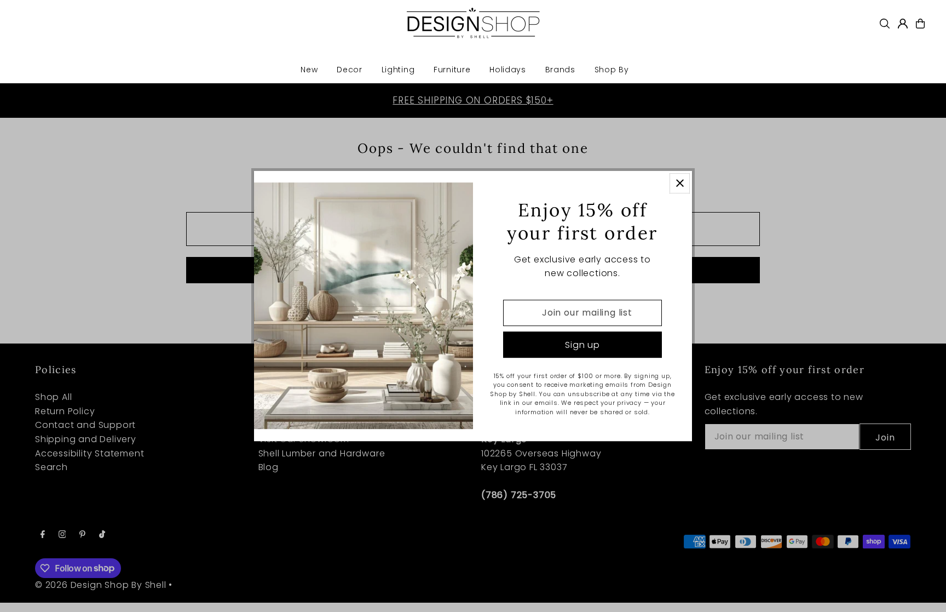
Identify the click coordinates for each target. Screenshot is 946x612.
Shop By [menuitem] (612, 69)
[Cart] (920, 23)
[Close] (679, 183)
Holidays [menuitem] (507, 69)
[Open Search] (885, 23)
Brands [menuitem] (560, 69)
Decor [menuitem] (349, 69)
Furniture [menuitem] (452, 69)
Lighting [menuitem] (398, 69)
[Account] (903, 23)
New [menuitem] (309, 69)
